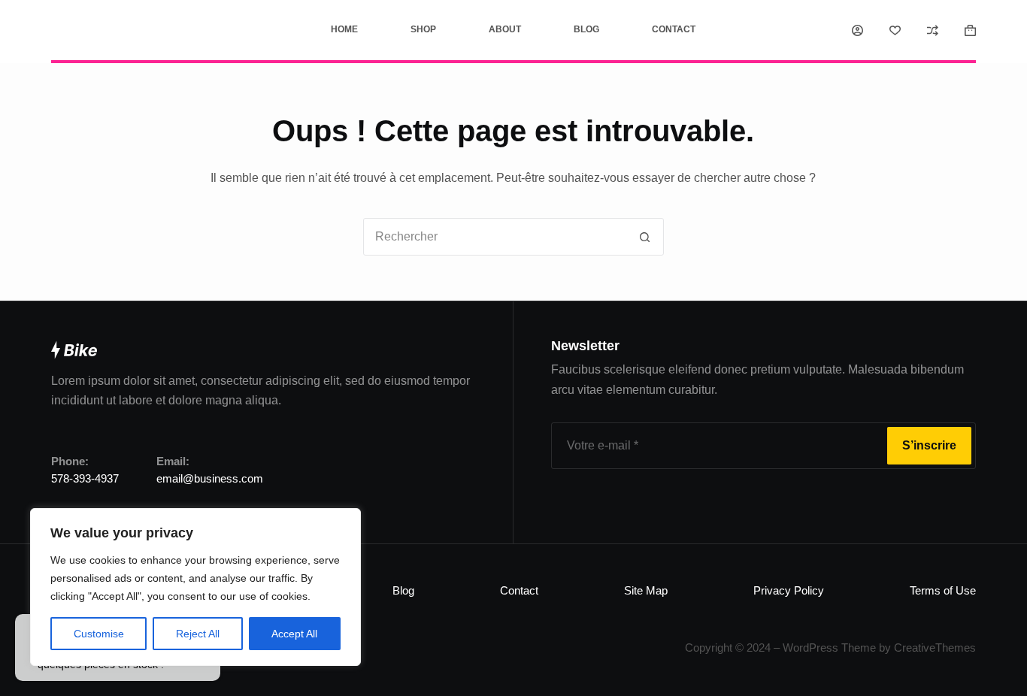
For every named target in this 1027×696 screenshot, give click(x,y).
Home (344, 29)
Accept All (294, 634)
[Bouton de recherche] (645, 237)
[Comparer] (932, 30)
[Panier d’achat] (970, 30)
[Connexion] (857, 30)
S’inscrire (929, 445)
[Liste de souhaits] (895, 30)
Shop (423, 29)
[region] (195, 587)
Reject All (198, 634)
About (505, 29)
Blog (586, 29)
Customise (99, 634)
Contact (673, 29)
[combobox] (495, 237)
